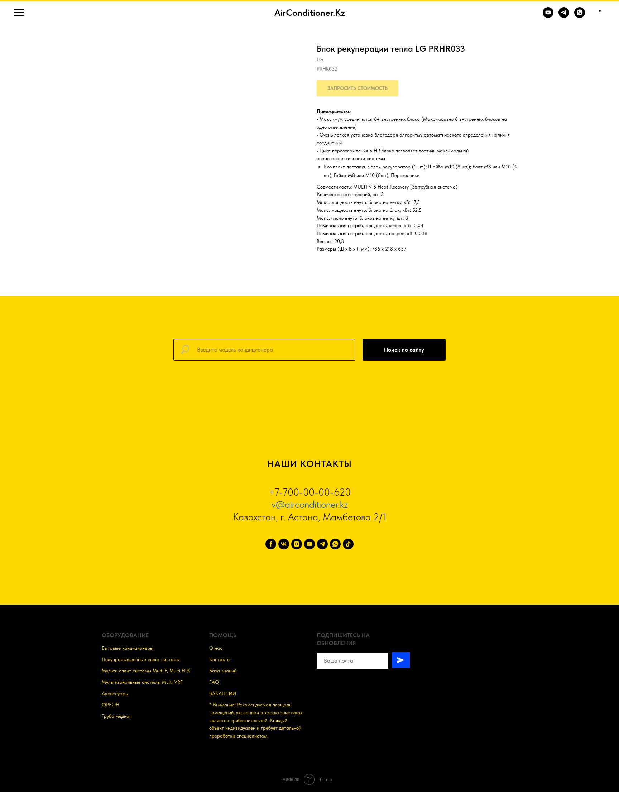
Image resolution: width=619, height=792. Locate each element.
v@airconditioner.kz (310, 504)
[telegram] (322, 544)
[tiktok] (348, 544)
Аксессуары (115, 693)
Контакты (219, 659)
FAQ (214, 682)
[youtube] (309, 544)
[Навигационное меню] (19, 12)
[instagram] (296, 544)
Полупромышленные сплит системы (141, 659)
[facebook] (270, 544)
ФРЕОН (110, 704)
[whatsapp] (335, 544)
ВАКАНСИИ (222, 693)
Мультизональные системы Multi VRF (142, 682)
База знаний (222, 670)
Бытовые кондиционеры (127, 648)
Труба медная (117, 716)
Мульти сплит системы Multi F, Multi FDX (146, 670)
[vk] (283, 544)
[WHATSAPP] (579, 16)
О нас (215, 648)
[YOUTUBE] (548, 16)
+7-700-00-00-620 (310, 492)
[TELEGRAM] (563, 16)
